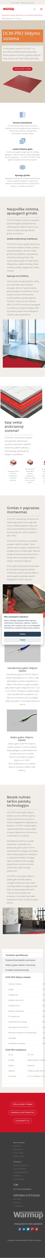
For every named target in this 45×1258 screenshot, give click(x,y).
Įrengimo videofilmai (19, 1169)
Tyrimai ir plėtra (18, 1153)
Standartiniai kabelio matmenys (20, 960)
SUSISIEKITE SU (22, 1120)
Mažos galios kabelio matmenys (20, 965)
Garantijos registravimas (20, 1172)
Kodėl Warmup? (18, 1149)
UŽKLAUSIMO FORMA (22, 69)
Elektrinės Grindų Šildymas (26, 15)
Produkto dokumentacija (17, 970)
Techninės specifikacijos (16, 955)
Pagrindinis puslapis (8, 15)
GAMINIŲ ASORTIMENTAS (22, 1112)
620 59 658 (16, 3)
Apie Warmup (17, 1146)
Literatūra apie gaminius (20, 1165)
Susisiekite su (17, 1176)
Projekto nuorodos (18, 1156)
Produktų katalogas (19, 1179)
